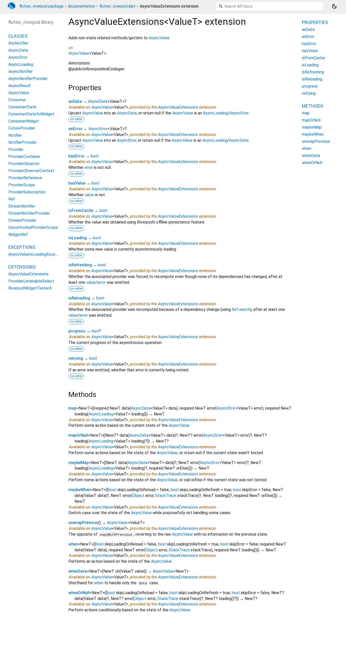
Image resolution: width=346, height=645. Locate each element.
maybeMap (78, 462)
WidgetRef (18, 234)
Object (138, 495)
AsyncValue (159, 37)
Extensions (22, 267)
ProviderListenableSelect (31, 281)
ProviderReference (25, 177)
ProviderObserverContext (31, 170)
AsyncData (97, 101)
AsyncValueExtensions (178, 107)
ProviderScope (21, 185)
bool (95, 156)
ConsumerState (22, 107)
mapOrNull (78, 435)
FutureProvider (21, 128)
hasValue (76, 183)
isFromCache (80, 210)
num (95, 331)
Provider (15, 149)
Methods (312, 106)
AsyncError (238, 113)
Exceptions (21, 247)
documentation (81, 6)
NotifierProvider (22, 142)
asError (75, 128)
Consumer (17, 99)
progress (76, 331)
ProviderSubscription (27, 192)
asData (75, 101)
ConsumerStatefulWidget (31, 114)
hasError (76, 156)
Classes (18, 36)
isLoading (77, 237)
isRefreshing (80, 265)
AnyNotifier (18, 43)
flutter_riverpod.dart (117, 6)
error (89, 167)
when (73, 544)
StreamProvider (22, 220)
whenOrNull (78, 592)
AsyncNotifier (20, 71)
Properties (315, 22)
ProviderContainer (24, 156)
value (89, 194)
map (72, 408)
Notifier (15, 135)
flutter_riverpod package (41, 6)
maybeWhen (79, 489)
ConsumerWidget (23, 121)
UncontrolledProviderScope (33, 227)
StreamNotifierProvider (29, 213)
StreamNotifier (21, 206)
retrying (75, 358)
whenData (77, 571)
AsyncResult (19, 85)
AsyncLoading (215, 113)
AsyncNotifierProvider (28, 78)
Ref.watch (241, 309)
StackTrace (165, 495)
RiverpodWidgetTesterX (30, 288)
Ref (11, 199)
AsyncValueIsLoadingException (36, 254)
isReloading (79, 298)
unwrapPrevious (83, 522)
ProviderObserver (24, 163)
